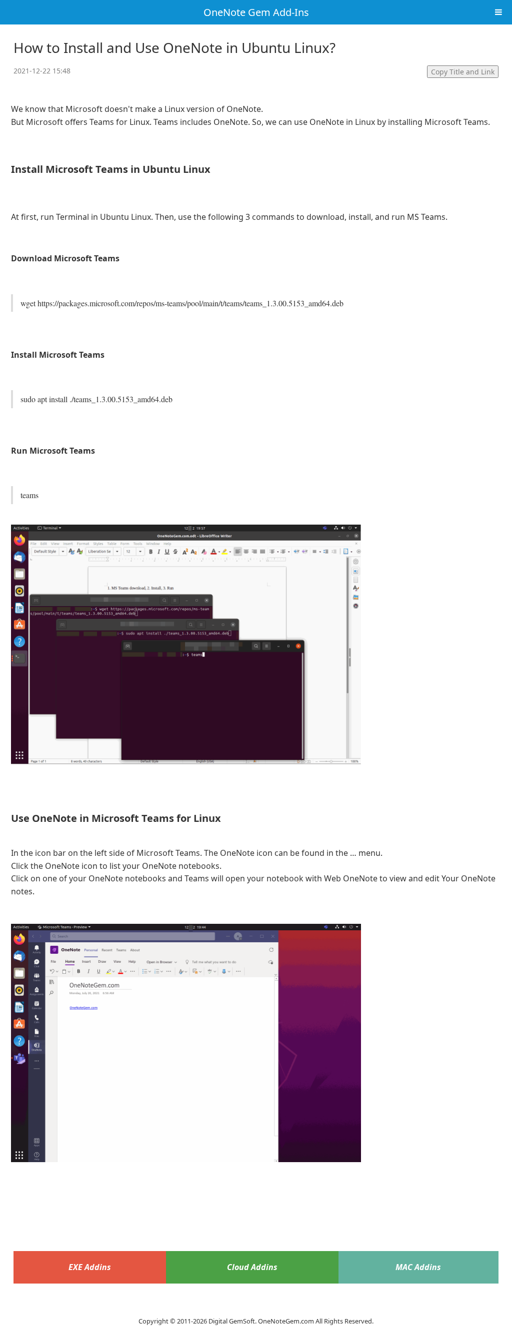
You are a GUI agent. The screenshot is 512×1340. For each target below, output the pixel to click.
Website (256, 1308)
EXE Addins (89, 1267)
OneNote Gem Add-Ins (256, 12)
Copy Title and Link (462, 71)
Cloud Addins (252, 1267)
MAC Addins (418, 1267)
